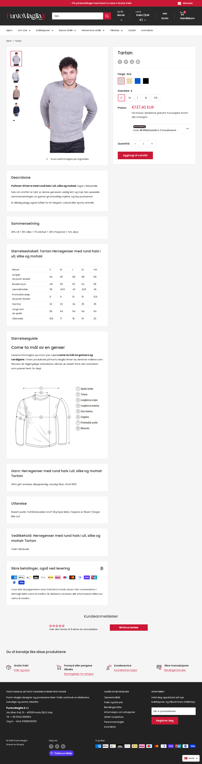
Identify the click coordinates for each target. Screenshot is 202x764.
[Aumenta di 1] (152, 143)
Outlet (132, 30)
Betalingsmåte (113, 707)
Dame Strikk (66, 30)
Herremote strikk (91, 30)
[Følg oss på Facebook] (51, 746)
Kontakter (147, 30)
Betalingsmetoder (175, 670)
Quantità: (124, 143)
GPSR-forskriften (114, 717)
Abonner (188, 3)
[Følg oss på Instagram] (57, 746)
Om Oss (22, 30)
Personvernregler (114, 722)
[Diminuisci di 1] (135, 143)
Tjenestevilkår (112, 697)
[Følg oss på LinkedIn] (63, 746)
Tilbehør (114, 30)
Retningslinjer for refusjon (79, 673)
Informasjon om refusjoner (119, 712)
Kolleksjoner (43, 30)
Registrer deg (164, 720)
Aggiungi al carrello (135, 155)
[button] (191, 758)
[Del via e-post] (138, 62)
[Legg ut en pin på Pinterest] (126, 62)
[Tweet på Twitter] (132, 62)
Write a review (128, 627)
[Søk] (107, 15)
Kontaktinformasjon (125, 670)
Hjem (9, 30)
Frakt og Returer (113, 702)
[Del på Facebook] (120, 62)
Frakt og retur (22, 670)
